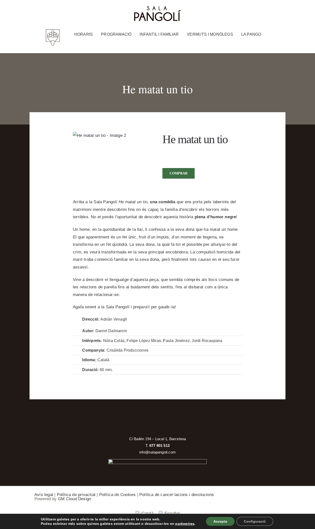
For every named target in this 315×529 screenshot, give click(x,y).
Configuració (255, 521)
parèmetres (184, 524)
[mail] (282, 10)
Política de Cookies (117, 494)
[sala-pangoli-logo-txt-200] (157, 8)
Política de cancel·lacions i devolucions (176, 494)
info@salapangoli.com (157, 452)
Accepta (220, 521)
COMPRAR (179, 173)
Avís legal (43, 494)
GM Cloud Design (74, 499)
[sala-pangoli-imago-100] (52, 31)
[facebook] (262, 10)
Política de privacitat (76, 494)
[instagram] (272, 10)
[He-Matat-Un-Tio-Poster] (99, 136)
